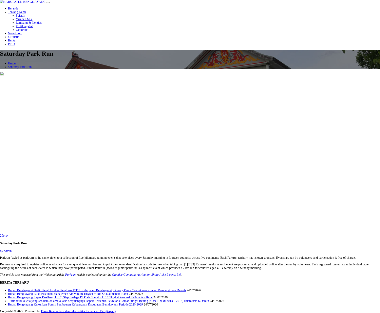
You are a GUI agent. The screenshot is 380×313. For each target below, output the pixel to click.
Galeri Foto (15, 33)
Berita (11, 40)
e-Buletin (13, 37)
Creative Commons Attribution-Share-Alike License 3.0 (146, 274)
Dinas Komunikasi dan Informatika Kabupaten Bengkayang (78, 311)
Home (12, 63)
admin (6, 251)
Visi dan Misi (24, 19)
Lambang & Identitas (29, 22)
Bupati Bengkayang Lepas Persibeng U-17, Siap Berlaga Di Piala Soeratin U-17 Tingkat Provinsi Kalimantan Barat (80, 297)
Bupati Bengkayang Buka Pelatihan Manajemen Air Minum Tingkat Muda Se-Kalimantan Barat (68, 293)
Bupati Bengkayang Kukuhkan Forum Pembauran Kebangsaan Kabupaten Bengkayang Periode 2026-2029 (75, 304)
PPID (11, 44)
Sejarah (20, 15)
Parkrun (70, 274)
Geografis (22, 29)
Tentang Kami (17, 12)
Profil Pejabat (24, 26)
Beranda (13, 8)
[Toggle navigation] (48, 2)
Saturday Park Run (20, 67)
